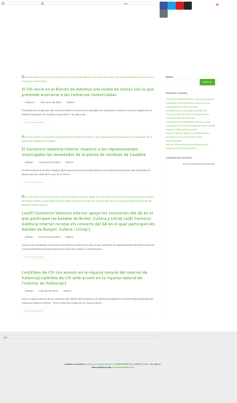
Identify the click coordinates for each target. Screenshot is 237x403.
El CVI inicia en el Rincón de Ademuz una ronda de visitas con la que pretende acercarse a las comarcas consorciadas (88, 91)
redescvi (29, 102)
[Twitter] (172, 6)
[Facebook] (164, 6)
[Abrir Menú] (130, 3)
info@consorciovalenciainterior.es (99, 364)
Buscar (169, 76)
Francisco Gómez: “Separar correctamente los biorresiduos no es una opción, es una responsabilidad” (187, 137)
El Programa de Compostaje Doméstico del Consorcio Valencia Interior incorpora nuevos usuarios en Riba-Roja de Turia (187, 114)
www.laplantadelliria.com (123, 367)
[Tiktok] (164, 14)
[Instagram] (188, 6)
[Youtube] (180, 6)
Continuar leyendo (37, 121)
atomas (29, 162)
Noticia (70, 102)
